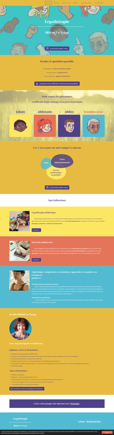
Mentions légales (93, 421)
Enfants (20, 111)
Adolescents (45, 111)
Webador (75, 403)
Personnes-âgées (93, 111)
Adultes (69, 111)
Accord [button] (107, 432)
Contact (81, 421)
